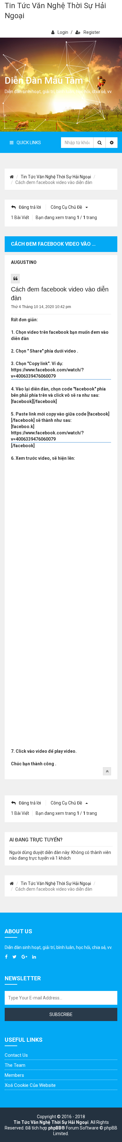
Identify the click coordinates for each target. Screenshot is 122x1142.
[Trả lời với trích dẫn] (15, 278)
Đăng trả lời (30, 207)
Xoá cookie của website (30, 1085)
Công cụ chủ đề (67, 207)
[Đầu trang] (107, 771)
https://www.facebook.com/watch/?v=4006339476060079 (47, 373)
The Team (15, 1065)
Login (63, 32)
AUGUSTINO (24, 262)
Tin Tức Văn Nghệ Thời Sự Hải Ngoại (55, 10)
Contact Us (16, 1055)
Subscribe (61, 1014)
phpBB (54, 1127)
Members (14, 1075)
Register (92, 32)
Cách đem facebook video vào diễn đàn (60, 293)
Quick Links (29, 142)
